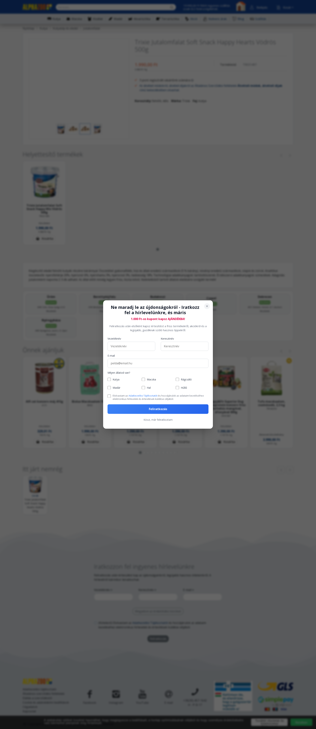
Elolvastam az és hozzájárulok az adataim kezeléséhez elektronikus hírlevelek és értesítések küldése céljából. (158, 397)
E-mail (111, 355)
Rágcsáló (186, 379)
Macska (151, 379)
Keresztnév (167, 338)
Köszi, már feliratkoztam (158, 420)
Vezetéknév (114, 338)
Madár (116, 387)
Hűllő (184, 387)
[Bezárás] (207, 306)
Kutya (116, 379)
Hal (149, 387)
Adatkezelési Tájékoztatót (143, 395)
